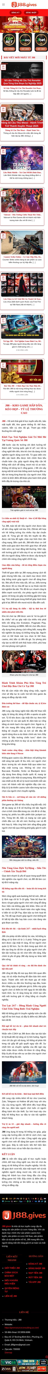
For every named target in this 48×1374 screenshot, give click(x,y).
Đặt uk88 (24, 49)
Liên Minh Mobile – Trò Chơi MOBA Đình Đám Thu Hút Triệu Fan (22, 173)
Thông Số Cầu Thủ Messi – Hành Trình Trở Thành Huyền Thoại (22, 130)
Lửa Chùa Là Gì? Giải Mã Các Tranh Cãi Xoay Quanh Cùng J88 (22, 299)
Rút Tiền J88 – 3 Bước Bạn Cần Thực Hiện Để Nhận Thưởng (22, 386)
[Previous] (2, 41)
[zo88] (24, 1369)
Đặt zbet (40, 49)
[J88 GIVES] (24, 4)
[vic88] (24, 1362)
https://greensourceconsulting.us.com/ (22, 1328)
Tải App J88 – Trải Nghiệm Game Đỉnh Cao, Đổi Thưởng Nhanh (22, 341)
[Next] (46, 41)
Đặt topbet (8, 49)
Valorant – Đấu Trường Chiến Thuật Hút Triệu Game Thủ (22, 215)
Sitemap (8, 1352)
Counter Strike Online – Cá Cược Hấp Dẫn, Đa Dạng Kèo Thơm (22, 257)
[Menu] (3, 4)
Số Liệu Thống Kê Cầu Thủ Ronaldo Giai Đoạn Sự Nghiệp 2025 (22, 88)
